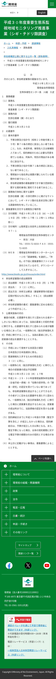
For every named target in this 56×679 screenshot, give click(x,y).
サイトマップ (24, 545)
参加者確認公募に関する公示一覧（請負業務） (26, 56)
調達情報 (36, 43)
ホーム (7, 43)
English (42, 12)
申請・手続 (20, 43)
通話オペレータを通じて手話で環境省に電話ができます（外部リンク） (27, 627)
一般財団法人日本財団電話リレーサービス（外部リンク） (27, 652)
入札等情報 (12, 47)
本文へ (12, 12)
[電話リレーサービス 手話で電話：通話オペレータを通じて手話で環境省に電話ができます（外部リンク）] (28, 619)
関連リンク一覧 (26, 553)
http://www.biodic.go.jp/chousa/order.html (32, 274)
